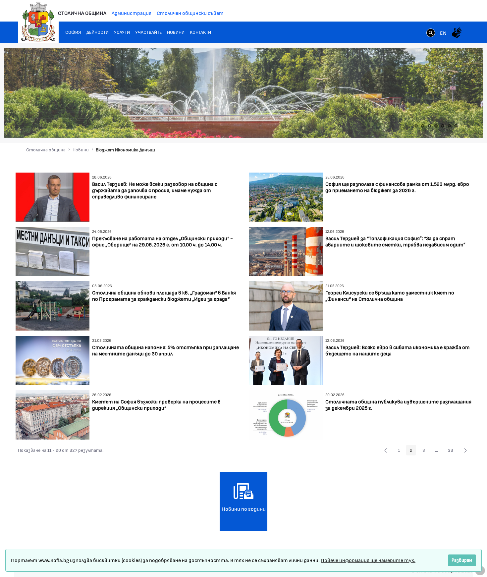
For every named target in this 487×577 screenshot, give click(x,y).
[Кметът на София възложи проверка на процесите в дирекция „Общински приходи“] (52, 414)
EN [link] (443, 32)
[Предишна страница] (386, 450)
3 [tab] (429, 126)
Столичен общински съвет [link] (190, 13)
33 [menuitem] (452, 451)
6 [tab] (449, 126)
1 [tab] (416, 126)
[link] (430, 33)
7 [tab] (456, 126)
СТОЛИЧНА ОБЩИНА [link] (82, 13)
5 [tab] (442, 126)
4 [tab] (436, 126)
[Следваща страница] (465, 450)
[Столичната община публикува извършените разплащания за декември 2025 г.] (286, 414)
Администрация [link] (131, 13)
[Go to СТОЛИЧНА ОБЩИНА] (38, 21)
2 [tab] (422, 126)
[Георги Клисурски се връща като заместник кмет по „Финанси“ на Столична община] (286, 305)
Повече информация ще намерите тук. (368, 560)
